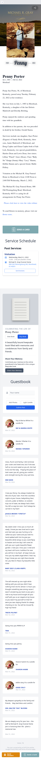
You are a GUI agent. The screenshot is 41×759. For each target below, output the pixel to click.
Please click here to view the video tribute (20, 203)
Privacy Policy (14, 749)
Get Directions (20, 271)
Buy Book (22, 337)
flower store (7, 214)
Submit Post (20, 407)
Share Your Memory (14, 370)
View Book (10, 337)
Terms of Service (26, 749)
